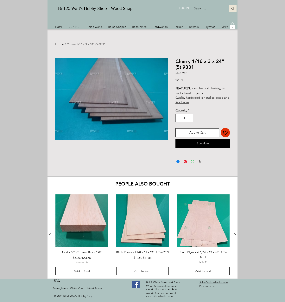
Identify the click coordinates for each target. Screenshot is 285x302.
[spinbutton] (184, 118)
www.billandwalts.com (159, 296)
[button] (232, 25)
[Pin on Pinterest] (185, 161)
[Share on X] (200, 161)
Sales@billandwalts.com (213, 282)
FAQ (57, 280)
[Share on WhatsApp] (192, 161)
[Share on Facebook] (178, 161)
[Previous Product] (50, 234)
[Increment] (190, 118)
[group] (143, 234)
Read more (182, 102)
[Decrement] (178, 118)
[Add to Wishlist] (225, 132)
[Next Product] (235, 234)
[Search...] (233, 8)
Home (59, 44)
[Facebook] (136, 284)
